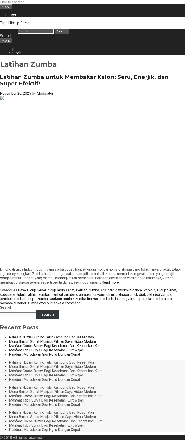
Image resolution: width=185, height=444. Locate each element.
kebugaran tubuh (13, 294)
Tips (12, 15)
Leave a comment (66, 303)
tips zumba (39, 299)
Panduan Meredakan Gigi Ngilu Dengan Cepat (44, 354)
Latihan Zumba (87, 290)
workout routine (61, 299)
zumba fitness (86, 299)
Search (6, 307)
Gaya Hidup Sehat (32, 290)
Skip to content (12, 2)
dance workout (143, 290)
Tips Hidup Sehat (15, 23)
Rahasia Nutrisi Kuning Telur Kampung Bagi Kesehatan (51, 337)
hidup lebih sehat (61, 290)
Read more (110, 282)
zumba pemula (139, 299)
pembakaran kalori (14, 299)
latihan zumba (38, 294)
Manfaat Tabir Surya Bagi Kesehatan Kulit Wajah (46, 350)
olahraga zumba (159, 294)
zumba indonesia (112, 299)
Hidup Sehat (166, 290)
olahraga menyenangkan (95, 294)
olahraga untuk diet (130, 294)
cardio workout (119, 290)
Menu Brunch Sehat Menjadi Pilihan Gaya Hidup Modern (52, 341)
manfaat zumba (63, 294)
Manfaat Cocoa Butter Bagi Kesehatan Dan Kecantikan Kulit (55, 346)
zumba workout (40, 303)
